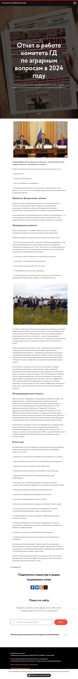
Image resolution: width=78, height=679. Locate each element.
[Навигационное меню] (74, 3)
